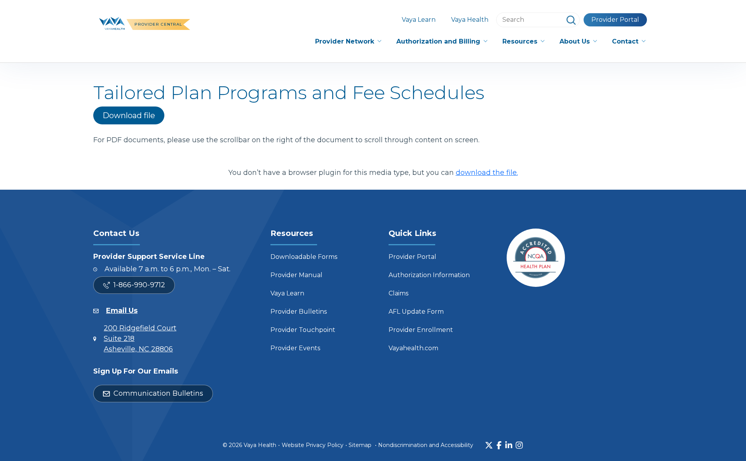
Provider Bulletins (298, 311)
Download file (129, 115)
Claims (398, 293)
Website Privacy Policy (312, 445)
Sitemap (360, 445)
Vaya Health (469, 19)
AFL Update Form (416, 311)
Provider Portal (615, 19)
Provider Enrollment (421, 330)
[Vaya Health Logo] (112, 22)
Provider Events (295, 348)
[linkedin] (509, 445)
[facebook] (499, 445)
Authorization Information (429, 275)
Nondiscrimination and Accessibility (425, 445)
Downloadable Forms (303, 256)
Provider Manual (296, 275)
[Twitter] (489, 445)
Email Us (122, 310)
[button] (348, 41)
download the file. (487, 172)
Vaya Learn (419, 19)
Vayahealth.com (413, 348)
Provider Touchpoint (302, 330)
